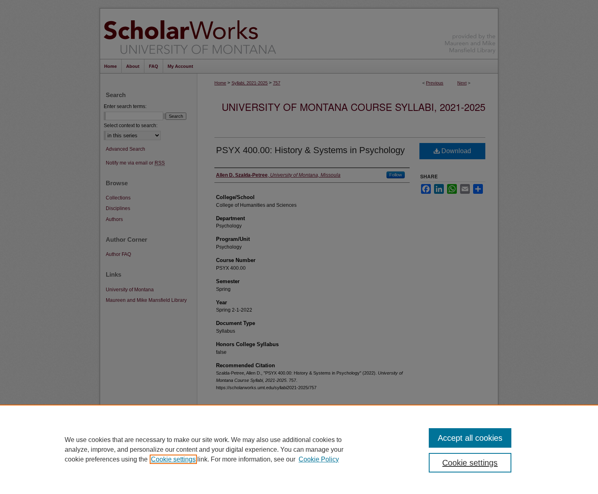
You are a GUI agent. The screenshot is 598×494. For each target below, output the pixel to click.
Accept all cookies (470, 437)
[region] (299, 449)
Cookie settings (173, 459)
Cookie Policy (319, 459)
